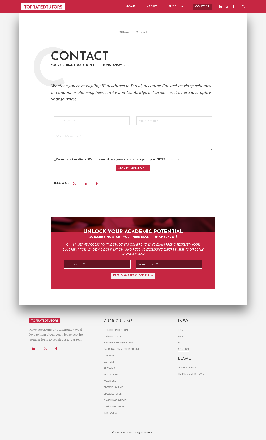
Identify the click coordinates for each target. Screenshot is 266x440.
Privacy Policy (187, 368)
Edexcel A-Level (114, 387)
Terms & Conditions (191, 374)
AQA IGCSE (110, 381)
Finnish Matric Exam (116, 330)
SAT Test (109, 362)
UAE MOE (109, 356)
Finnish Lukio (112, 337)
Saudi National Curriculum (121, 349)
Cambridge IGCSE (114, 407)
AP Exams (109, 368)
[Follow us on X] (227, 6)
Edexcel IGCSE (113, 394)
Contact (202, 6)
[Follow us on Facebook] (233, 6)
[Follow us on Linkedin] (220, 6)
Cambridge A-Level (115, 400)
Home (130, 6)
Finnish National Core (118, 343)
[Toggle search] (243, 7)
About (152, 6)
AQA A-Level (111, 375)
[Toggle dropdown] (182, 7)
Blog (173, 6)
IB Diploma (110, 413)
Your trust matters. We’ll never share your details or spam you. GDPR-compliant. (120, 159)
